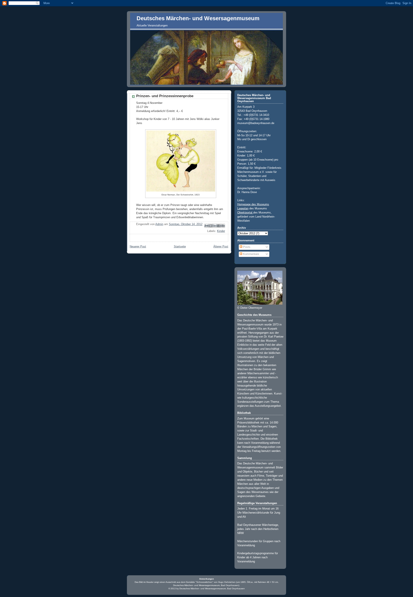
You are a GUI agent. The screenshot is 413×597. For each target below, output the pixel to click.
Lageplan (242, 208)
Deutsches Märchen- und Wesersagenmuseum (198, 18)
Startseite (180, 246)
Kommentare (250, 254)
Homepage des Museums (253, 204)
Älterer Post (220, 246)
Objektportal (245, 212)
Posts (246, 247)
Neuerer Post (138, 246)
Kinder (221, 231)
